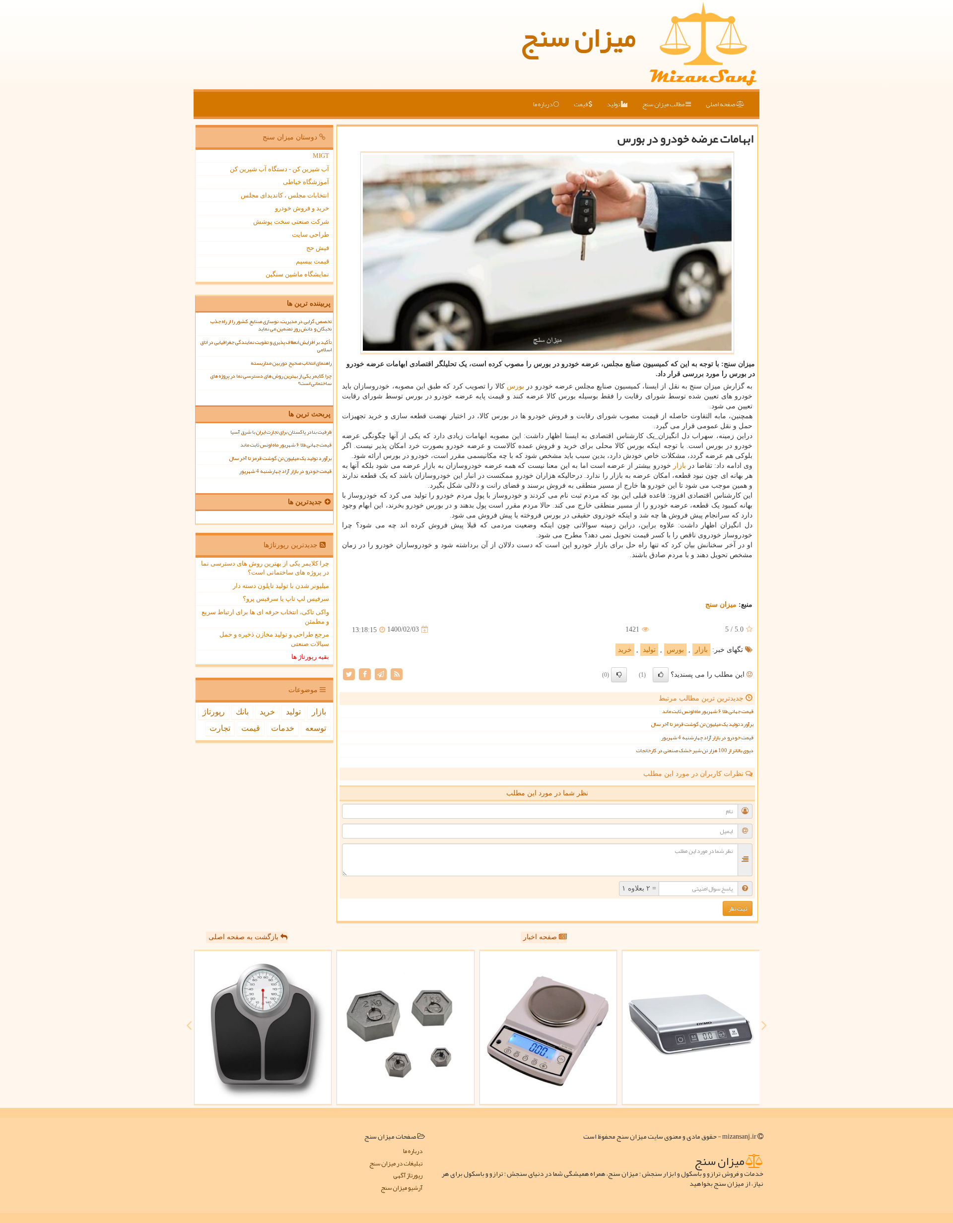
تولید (614, 104)
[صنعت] (406, 1028)
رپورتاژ (214, 712)
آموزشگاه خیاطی (306, 182)
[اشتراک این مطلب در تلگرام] (381, 673)
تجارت (219, 728)
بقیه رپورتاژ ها (310, 656)
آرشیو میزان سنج (401, 1188)
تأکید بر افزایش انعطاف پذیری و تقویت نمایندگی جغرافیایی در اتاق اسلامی (266, 346)
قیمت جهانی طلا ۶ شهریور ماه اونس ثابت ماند (707, 711)
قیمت (581, 104)
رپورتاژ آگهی (407, 1175)
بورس (515, 386)
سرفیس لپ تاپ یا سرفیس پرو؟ (286, 598)
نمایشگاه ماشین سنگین (297, 274)
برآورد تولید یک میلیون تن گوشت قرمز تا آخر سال (702, 724)
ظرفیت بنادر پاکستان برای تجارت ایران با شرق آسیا (281, 432)
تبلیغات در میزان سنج (395, 1163)
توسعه (315, 728)
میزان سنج (578, 37)
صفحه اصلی (721, 104)
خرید (625, 649)
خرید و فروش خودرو (302, 208)
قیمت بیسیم (312, 261)
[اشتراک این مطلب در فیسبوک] (365, 673)
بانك (242, 712)
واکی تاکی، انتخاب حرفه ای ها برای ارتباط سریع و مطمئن (265, 616)
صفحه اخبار (541, 937)
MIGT (321, 155)
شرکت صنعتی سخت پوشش (291, 221)
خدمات (282, 728)
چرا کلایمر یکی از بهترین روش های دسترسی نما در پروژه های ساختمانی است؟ (271, 379)
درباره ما (543, 104)
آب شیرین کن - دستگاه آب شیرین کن (279, 169)
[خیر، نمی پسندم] (619, 674)
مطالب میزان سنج (663, 104)
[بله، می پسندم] (661, 674)
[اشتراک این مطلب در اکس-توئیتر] (349, 673)
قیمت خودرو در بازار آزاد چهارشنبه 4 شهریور (707, 737)
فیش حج (317, 248)
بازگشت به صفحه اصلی (244, 937)
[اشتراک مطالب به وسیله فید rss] (397, 673)
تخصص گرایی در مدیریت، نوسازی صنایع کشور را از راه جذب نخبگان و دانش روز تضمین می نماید (271, 325)
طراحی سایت (310, 234)
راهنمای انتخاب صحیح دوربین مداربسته (291, 363)
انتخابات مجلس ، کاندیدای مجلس (285, 195)
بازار (679, 465)
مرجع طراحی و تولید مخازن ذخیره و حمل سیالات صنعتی (274, 639)
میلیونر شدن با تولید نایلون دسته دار (281, 585)
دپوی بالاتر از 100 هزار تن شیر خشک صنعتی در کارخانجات (694, 750)
